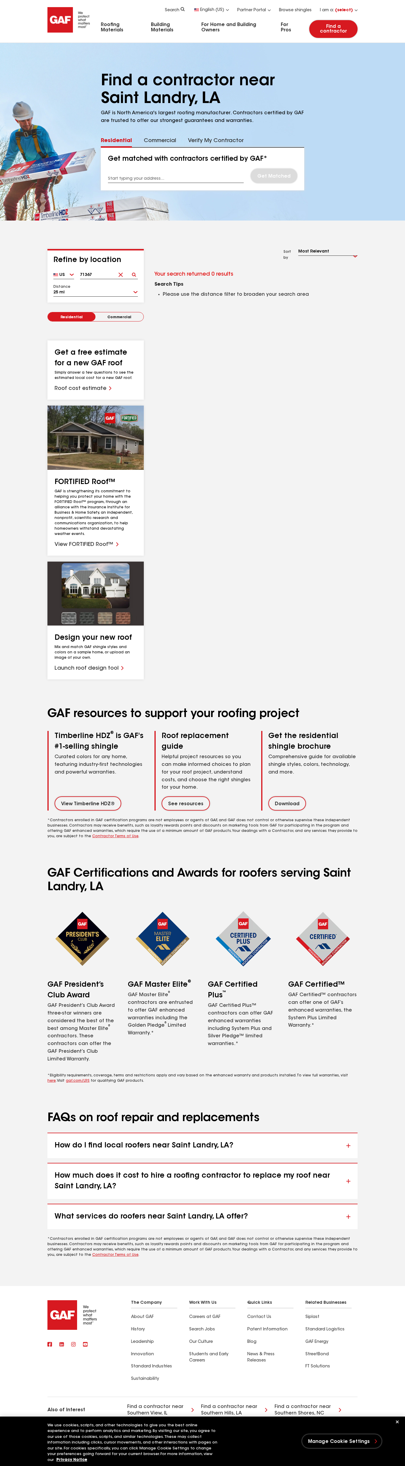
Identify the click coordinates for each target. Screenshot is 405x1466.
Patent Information (267, 1329)
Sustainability (145, 1379)
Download (287, 804)
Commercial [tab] (160, 141)
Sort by (287, 255)
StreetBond (317, 1354)
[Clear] (121, 273)
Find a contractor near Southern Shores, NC (303, 1410)
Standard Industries (151, 1366)
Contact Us (259, 1317)
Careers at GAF (204, 1317)
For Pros (286, 27)
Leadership (142, 1342)
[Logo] (68, 33)
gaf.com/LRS (78, 1081)
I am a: (336, 10)
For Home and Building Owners (228, 27)
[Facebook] (49, 1345)
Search (172, 10)
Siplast (312, 1317)
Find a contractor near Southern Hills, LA (229, 1410)
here (51, 1081)
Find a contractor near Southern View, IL (155, 1410)
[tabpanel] (202, 169)
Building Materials (162, 27)
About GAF (142, 1317)
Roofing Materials (112, 27)
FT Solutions (317, 1366)
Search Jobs (202, 1329)
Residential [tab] (116, 141)
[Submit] (134, 273)
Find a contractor (333, 29)
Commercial (119, 317)
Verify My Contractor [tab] (216, 141)
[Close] (397, 1421)
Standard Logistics (325, 1329)
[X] (61, 1345)
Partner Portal (251, 10)
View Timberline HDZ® (88, 804)
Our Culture (201, 1342)
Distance (61, 287)
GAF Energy (316, 1342)
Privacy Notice (71, 1460)
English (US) (212, 10)
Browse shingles (295, 10)
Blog (251, 1342)
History (138, 1329)
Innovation (142, 1354)
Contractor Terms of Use (115, 836)
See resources (185, 804)
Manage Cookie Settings (339, 1441)
